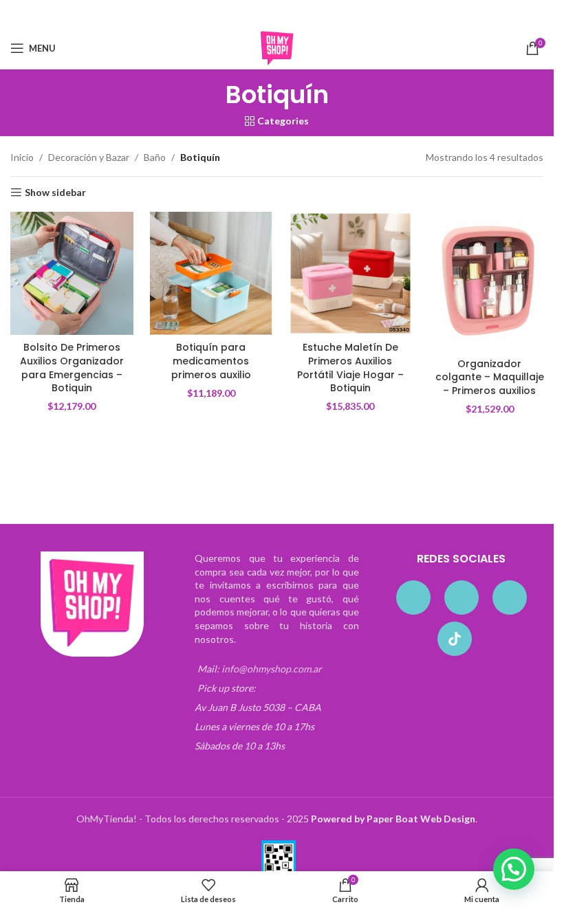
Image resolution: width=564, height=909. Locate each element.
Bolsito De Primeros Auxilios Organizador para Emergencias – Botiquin (72, 367)
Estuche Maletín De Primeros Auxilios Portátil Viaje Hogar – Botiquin (350, 367)
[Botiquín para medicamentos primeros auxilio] (211, 273)
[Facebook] (413, 597)
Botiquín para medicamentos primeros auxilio (211, 360)
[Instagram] (461, 597)
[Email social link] (268, 14)
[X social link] (250, 14)
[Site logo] (277, 47)
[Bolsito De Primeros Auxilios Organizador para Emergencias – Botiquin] (71, 273)
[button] (513, 869)
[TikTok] (454, 639)
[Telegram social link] (320, 14)
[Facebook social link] (233, 14)
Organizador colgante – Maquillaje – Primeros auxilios (489, 377)
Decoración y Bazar (88, 157)
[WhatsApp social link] (303, 14)
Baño (155, 157)
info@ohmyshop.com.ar (271, 669)
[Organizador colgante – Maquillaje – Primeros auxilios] (490, 281)
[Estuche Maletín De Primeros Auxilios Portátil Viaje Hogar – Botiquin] (350, 273)
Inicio (22, 157)
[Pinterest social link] (286, 14)
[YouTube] (509, 597)
